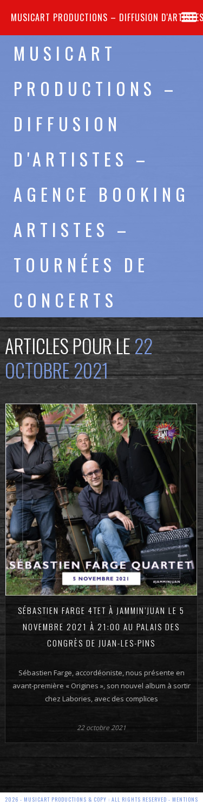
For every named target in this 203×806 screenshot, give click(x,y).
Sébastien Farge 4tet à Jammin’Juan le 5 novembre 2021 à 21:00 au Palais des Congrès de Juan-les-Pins (101, 626)
